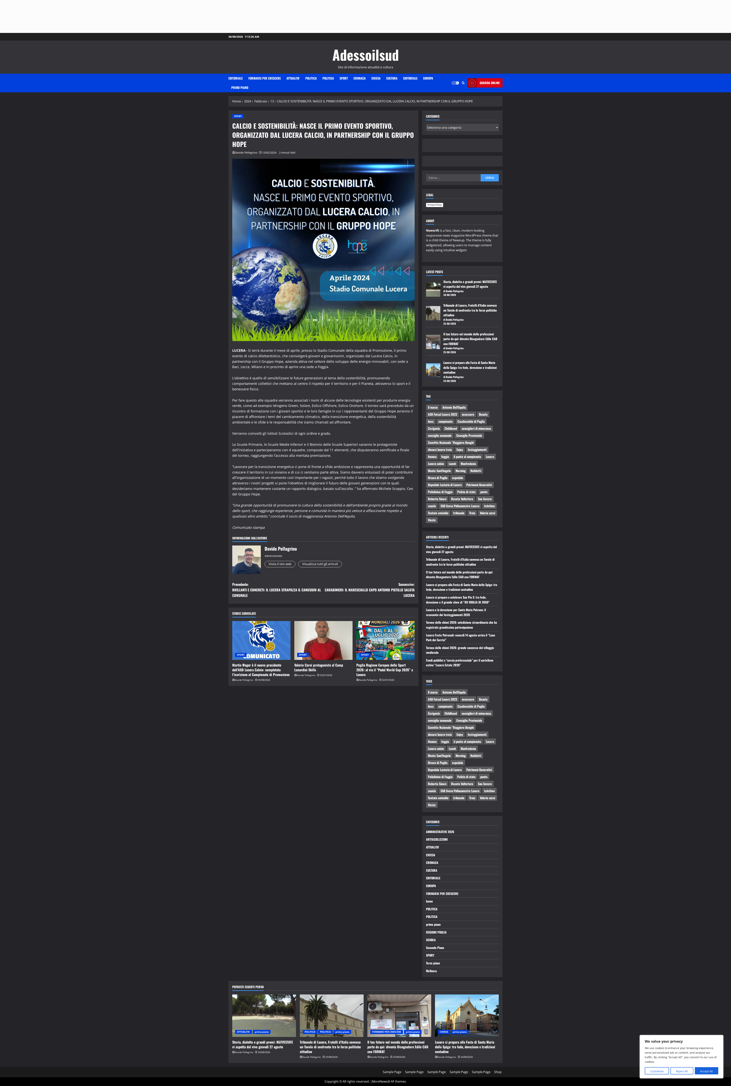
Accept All (706, 1071)
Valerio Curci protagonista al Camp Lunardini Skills (318, 667)
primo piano (239, 87)
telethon (489, 506)
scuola (432, 506)
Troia (472, 513)
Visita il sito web (280, 564)
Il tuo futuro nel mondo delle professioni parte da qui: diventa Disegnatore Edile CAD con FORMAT (470, 339)
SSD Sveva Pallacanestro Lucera (460, 506)
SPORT (344, 78)
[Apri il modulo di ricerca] (463, 83)
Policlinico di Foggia (440, 492)
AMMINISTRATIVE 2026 (440, 831)
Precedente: (276, 590)
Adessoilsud (365, 54)
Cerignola (434, 428)
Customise (657, 1071)
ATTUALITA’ (293, 78)
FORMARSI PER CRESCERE (264, 78)
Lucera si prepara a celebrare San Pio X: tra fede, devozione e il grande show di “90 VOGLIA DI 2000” (458, 599)
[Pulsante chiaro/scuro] (455, 83)
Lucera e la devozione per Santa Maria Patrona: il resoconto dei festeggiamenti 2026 (456, 612)
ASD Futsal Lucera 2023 (442, 414)
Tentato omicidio (438, 513)
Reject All (682, 1071)
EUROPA (428, 78)
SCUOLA (431, 940)
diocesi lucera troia (440, 449)
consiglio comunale (440, 435)
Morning (461, 470)
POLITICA (311, 78)
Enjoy (459, 449)
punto (484, 492)
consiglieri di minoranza (476, 428)
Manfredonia (468, 463)
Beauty (483, 414)
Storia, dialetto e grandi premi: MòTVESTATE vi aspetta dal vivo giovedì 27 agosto (470, 284)
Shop (498, 1072)
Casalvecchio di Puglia (471, 421)
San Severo (485, 499)
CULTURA (391, 78)
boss (431, 421)
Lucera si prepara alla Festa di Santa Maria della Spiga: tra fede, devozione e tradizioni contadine (470, 367)
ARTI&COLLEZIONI (437, 839)
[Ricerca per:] (453, 177)
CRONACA (360, 78)
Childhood (451, 428)
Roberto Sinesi (437, 499)
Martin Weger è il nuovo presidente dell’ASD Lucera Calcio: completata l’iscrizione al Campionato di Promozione (261, 670)
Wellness (431, 971)
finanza (432, 456)
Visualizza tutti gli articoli (320, 564)
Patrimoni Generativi (479, 484)
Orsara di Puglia (437, 477)
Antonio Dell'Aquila (454, 407)
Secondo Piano (435, 947)
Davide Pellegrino (246, 152)
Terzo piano (433, 963)
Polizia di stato (466, 492)
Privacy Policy (435, 204)
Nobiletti (475, 470)
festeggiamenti (477, 449)
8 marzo (433, 407)
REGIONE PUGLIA (436, 932)
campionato (445, 421)
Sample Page (392, 1072)
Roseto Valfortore (462, 499)
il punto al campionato (467, 456)
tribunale (458, 513)
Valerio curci (487, 513)
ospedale (457, 477)
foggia (445, 456)
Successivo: (370, 590)
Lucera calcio (436, 463)
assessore (468, 414)
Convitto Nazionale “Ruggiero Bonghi (451, 442)
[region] (681, 1056)
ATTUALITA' (432, 847)
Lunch (452, 463)
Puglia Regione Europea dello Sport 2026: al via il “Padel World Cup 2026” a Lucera (384, 670)
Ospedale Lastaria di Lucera (445, 484)
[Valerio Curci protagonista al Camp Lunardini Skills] (323, 640)
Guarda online (490, 83)
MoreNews (379, 1081)
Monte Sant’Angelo (439, 470)
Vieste (432, 520)
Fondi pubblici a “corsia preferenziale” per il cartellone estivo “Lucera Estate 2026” (459, 662)
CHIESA (376, 78)
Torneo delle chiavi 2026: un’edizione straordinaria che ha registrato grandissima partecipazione (461, 625)
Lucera (490, 456)
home (429, 901)
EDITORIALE (235, 78)
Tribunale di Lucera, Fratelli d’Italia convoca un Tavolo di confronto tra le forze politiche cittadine (470, 310)
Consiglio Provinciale (469, 435)
